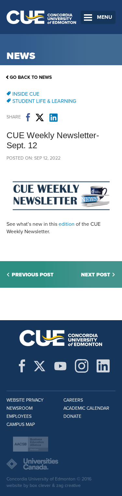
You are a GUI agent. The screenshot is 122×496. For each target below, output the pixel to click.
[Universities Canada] (61, 464)
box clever (40, 485)
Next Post (95, 275)
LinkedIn (53, 117)
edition (67, 224)
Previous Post (33, 275)
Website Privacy (25, 400)
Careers (73, 400)
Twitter (39, 117)
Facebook (28, 117)
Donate (72, 416)
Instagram (81, 366)
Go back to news (31, 77)
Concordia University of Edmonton (41, 17)
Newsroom (20, 408)
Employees (19, 416)
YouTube (60, 366)
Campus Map (21, 424)
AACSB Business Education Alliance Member (30, 444)
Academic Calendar (86, 408)
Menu (104, 17)
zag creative (68, 485)
